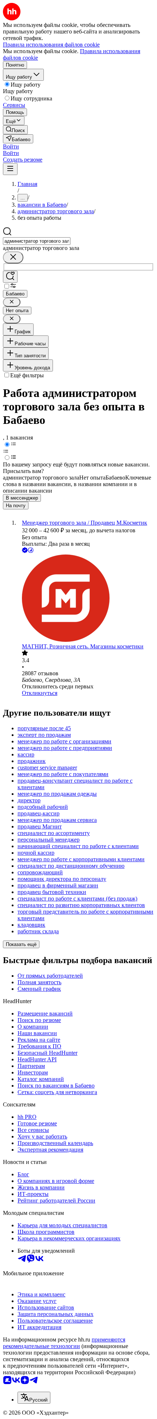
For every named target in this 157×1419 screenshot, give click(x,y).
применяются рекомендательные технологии (64, 1342)
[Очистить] (13, 257)
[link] (15, 129)
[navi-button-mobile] (10, 169)
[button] (11, 146)
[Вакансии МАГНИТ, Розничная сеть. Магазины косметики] (86, 599)
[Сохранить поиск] (10, 277)
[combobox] (36, 241)
